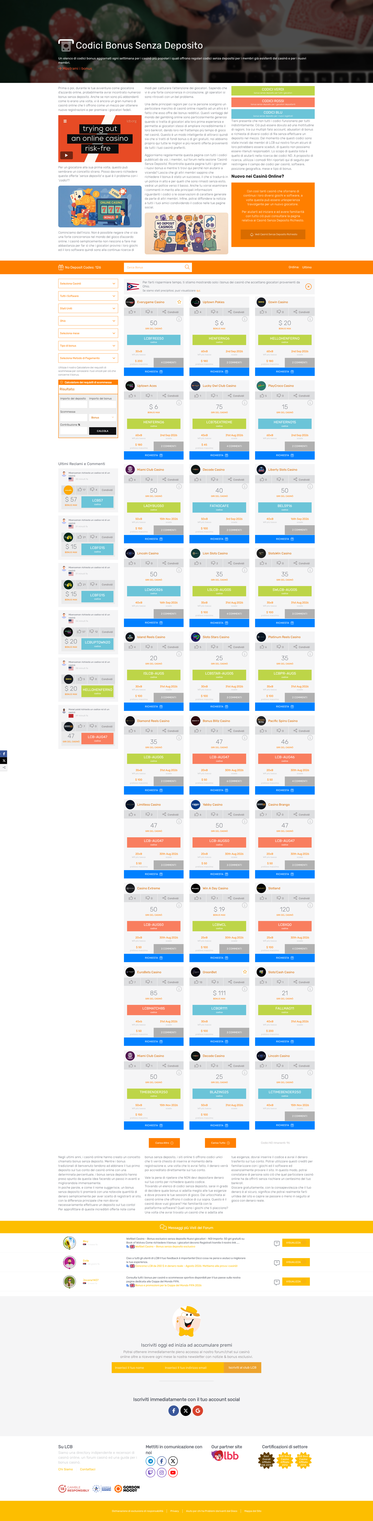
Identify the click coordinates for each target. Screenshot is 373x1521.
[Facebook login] (173, 1410)
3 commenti (299, 613)
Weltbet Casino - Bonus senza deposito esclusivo (165, 1246)
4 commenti (168, 362)
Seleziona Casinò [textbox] (70, 283)
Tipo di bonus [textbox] (68, 345)
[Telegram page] (150, 1461)
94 (277, 1282)
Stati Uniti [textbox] (66, 308)
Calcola (102, 431)
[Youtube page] (173, 1472)
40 (277, 1243)
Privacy (174, 1511)
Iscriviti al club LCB (242, 1367)
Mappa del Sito (252, 1511)
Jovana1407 (90, 1280)
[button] (130, 1246)
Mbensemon (75, 473)
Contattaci (87, 1469)
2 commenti (234, 362)
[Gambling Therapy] (126, 1489)
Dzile (86, 1260)
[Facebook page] (161, 1461)
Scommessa (67, 411)
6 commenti (234, 781)
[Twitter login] (185, 1410)
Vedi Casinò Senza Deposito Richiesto (276, 234)
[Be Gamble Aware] (101, 1489)
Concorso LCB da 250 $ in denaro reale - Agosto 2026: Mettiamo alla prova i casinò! (186, 1266)
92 (277, 1262)
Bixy (85, 1241)
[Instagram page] (161, 1472)
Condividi (107, 490)
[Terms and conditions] (73, 1489)
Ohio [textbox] (63, 321)
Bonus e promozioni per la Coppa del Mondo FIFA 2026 (168, 1285)
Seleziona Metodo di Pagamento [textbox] (80, 358)
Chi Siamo (65, 1469)
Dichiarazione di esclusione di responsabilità (137, 1511)
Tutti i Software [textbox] (69, 296)
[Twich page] (150, 1472)
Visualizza (293, 1242)
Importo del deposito (73, 398)
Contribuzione (70, 424)
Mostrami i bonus (77, 68)
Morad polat (74, 709)
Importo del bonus (100, 398)
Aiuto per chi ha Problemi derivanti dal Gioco (211, 1511)
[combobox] (88, 283)
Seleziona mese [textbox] (69, 333)
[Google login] (198, 1410)
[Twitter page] (173, 1461)
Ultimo (307, 267)
